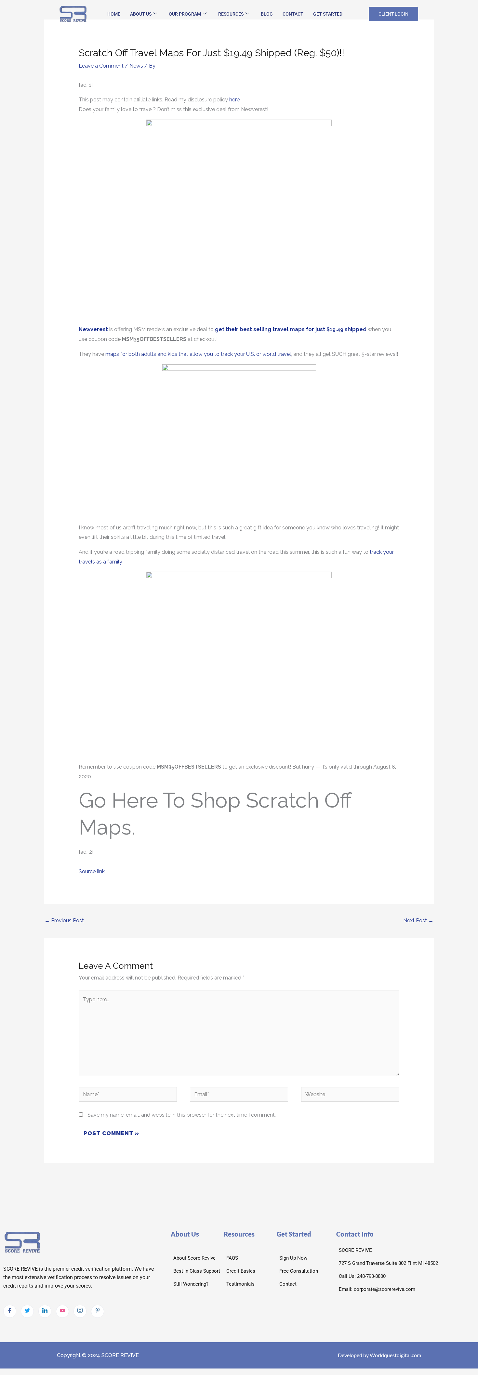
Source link (92, 871)
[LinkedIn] (44, 1311)
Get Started (327, 14)
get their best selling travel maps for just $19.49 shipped (290, 329)
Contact (293, 14)
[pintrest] (97, 1311)
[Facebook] (9, 1311)
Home (113, 14)
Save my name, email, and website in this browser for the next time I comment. (181, 1115)
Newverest (93, 329)
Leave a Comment (101, 66)
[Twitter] (27, 1311)
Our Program (185, 14)
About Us (141, 14)
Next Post (418, 920)
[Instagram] (79, 1311)
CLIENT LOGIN (393, 14)
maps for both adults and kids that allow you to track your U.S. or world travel (198, 354)
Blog (267, 14)
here (234, 100)
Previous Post (64, 920)
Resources (231, 14)
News (136, 66)
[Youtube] (62, 1311)
